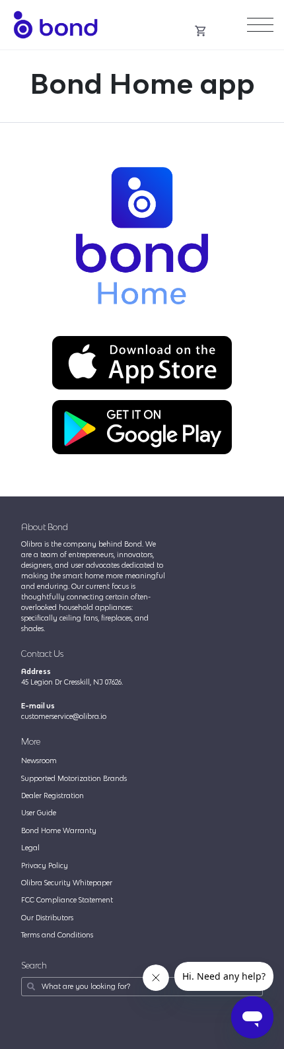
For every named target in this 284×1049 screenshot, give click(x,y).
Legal (30, 848)
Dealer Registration (52, 795)
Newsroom (39, 760)
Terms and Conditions (57, 935)
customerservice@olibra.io (63, 716)
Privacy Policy (44, 865)
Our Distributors (47, 918)
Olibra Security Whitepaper (66, 883)
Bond (55, 25)
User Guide (38, 813)
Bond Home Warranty (58, 830)
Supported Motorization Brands (74, 778)
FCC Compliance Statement (67, 900)
